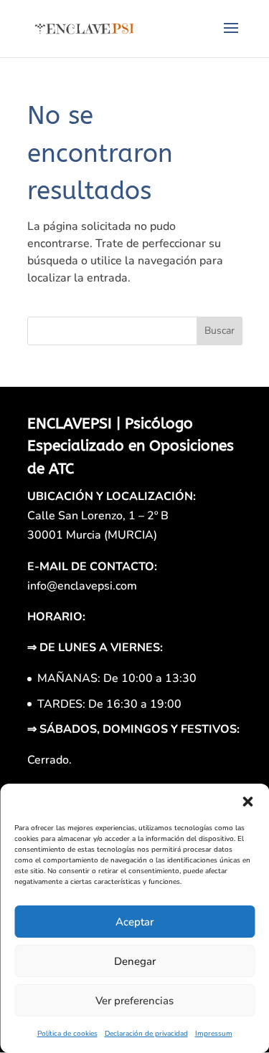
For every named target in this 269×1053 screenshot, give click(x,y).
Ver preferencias (134, 1001)
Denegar (135, 961)
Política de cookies (67, 1034)
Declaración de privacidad (146, 1034)
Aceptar (134, 922)
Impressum (213, 1034)
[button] (247, 801)
